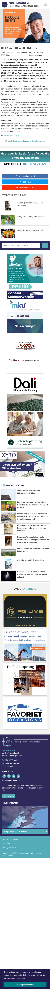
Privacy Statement (9, 848)
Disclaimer (6, 843)
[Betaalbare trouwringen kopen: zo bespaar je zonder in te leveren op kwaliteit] (8, 529)
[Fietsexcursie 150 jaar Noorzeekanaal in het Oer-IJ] (8, 552)
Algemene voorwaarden (11, 839)
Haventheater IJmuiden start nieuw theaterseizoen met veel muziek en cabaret (32, 574)
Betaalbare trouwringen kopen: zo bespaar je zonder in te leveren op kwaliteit (31, 528)
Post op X (26, 182)
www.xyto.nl (10, 766)
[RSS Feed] (18, 776)
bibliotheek (8, 136)
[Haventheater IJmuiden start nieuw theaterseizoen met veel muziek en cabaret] (8, 575)
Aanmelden (9, 796)
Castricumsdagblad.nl (19, 3)
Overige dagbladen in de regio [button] (15, 832)
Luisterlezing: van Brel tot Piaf (30, 230)
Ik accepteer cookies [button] (25, 985)
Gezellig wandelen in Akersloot (30, 560)
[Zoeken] (45, 245)
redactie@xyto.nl (12, 763)
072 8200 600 (11, 760)
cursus (16, 136)
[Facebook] (4, 776)
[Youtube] (13, 776)
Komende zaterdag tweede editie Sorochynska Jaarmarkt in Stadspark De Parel (32, 504)
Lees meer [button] (20, 978)
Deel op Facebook (26, 176)
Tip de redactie (27, 187)
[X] (9, 776)
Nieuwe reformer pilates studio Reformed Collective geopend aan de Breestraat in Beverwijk (33, 539)
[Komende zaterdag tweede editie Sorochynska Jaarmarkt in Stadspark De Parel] (8, 506)
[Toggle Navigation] (45, 4)
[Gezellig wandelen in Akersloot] (8, 564)
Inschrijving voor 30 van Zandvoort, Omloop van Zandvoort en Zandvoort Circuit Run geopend (33, 516)
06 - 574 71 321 (34, 164)
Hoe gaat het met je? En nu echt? (31, 216)
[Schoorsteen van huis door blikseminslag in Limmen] (8, 494)
